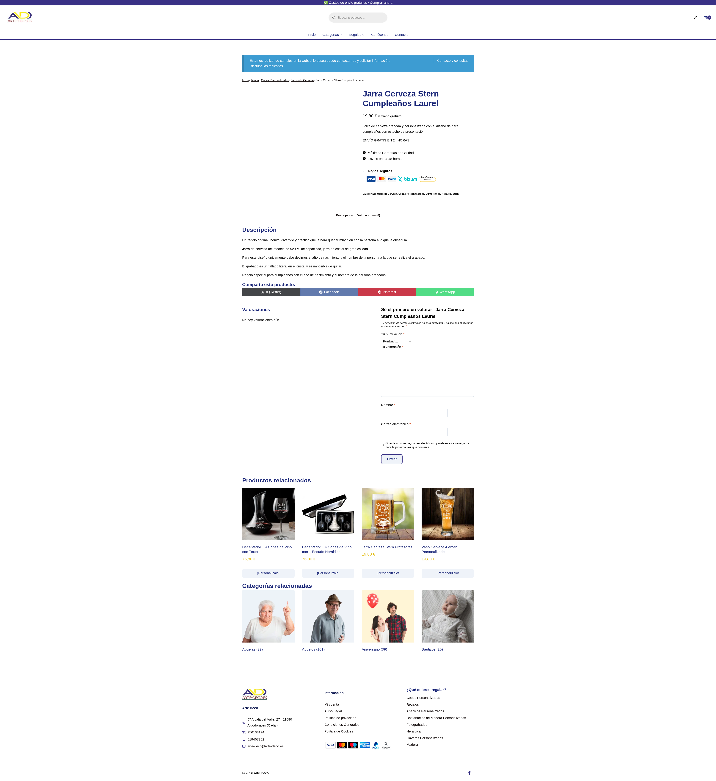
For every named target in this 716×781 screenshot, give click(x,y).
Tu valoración (392, 347)
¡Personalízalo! (268, 573)
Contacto (401, 35)
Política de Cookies (338, 731)
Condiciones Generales (341, 725)
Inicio (312, 35)
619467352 (255, 739)
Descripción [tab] (344, 215)
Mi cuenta (331, 704)
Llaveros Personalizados (424, 738)
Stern (456, 194)
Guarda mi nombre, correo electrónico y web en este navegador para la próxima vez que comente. (427, 445)
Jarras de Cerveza (386, 194)
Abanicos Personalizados (425, 711)
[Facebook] (469, 773)
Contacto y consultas (452, 61)
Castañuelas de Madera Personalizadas (436, 718)
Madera (412, 744)
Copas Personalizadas (411, 194)
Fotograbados (416, 725)
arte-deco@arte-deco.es (265, 746)
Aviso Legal (333, 711)
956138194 (255, 732)
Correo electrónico (396, 424)
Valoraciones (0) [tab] (368, 215)
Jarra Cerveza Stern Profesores (387, 547)
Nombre (388, 405)
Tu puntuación (392, 334)
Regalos (446, 194)
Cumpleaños (433, 194)
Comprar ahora (381, 2)
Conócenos (379, 35)
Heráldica (413, 731)
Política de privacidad (340, 718)
